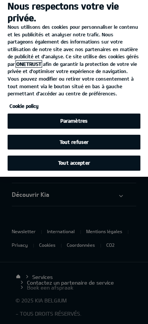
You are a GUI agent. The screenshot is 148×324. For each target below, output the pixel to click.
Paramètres (74, 121)
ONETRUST (28, 64)
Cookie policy (24, 106)
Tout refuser (74, 142)
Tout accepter (74, 163)
